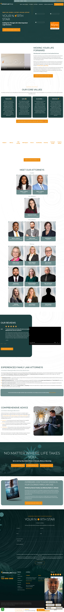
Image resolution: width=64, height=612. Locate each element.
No (30, 308)
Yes (33, 308)
